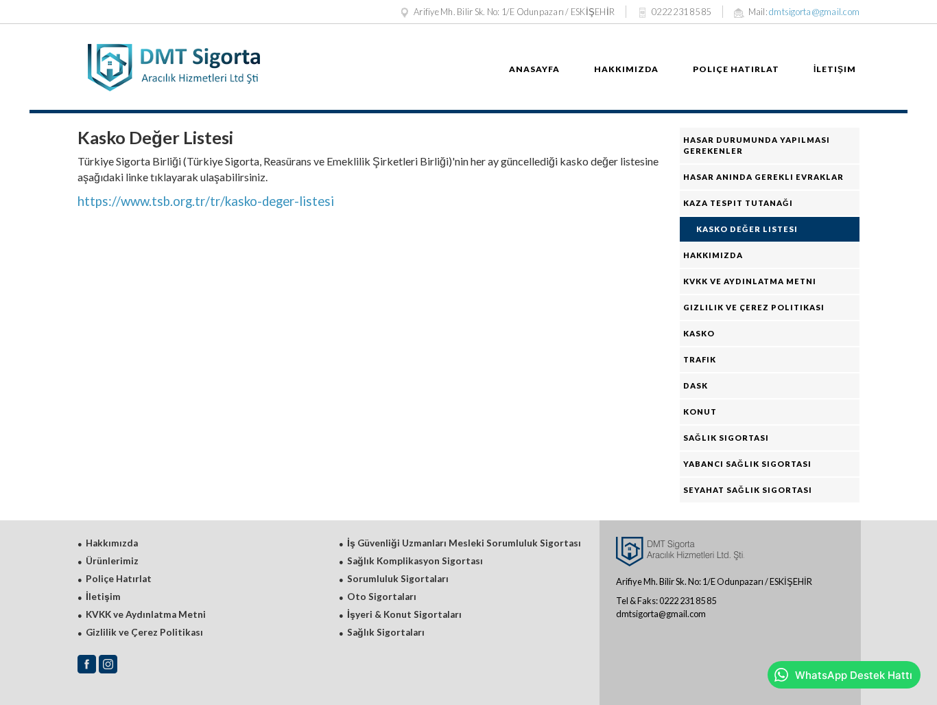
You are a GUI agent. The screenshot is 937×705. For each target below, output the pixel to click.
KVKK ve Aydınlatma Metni (749, 281)
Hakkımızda (626, 69)
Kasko (699, 333)
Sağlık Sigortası (726, 437)
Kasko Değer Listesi (747, 228)
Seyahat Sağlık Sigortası (747, 489)
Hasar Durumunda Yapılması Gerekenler (756, 145)
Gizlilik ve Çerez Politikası (754, 307)
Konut (700, 411)
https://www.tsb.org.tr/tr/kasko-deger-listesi (206, 201)
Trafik (699, 359)
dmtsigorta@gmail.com (814, 11)
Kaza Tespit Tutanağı (738, 202)
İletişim (835, 69)
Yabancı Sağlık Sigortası (747, 463)
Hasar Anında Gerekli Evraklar (763, 176)
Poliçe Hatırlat (736, 69)
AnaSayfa (534, 69)
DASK (695, 385)
